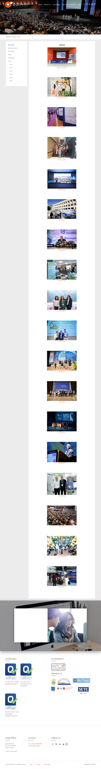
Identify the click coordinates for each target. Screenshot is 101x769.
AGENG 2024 (62, 496)
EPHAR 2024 (61, 463)
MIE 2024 (62, 220)
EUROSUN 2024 (61, 97)
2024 (18, 37)
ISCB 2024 (62, 587)
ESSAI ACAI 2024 (62, 67)
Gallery (14, 37)
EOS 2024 (62, 402)
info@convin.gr (36, 745)
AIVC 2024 (62, 127)
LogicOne (93, 764)
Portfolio (8, 37)
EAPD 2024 (62, 432)
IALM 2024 (62, 311)
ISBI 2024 (62, 341)
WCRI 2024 (62, 371)
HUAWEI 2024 (62, 189)
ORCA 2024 (62, 526)
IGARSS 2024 (62, 556)
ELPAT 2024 (61, 160)
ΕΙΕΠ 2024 (62, 250)
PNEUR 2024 (62, 280)
